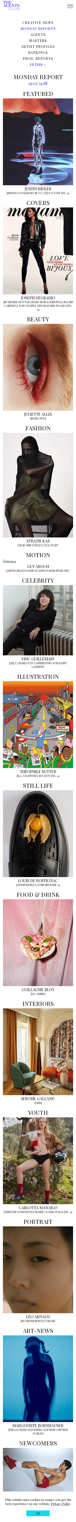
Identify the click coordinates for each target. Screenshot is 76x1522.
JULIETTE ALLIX (38, 414)
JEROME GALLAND (38, 1098)
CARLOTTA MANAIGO (38, 1207)
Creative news (38, 22)
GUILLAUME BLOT (38, 989)
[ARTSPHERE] (25, 885)
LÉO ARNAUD (38, 1316)
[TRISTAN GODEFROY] (18, 1212)
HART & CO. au (37, 193)
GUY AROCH (38, 566)
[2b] (11, 663)
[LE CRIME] (38, 994)
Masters (38, 40)
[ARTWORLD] (14, 571)
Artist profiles (38, 46)
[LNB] (38, 1103)
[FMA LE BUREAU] (20, 1430)
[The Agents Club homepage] (11, 6)
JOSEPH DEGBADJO (38, 297)
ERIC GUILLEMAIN (38, 658)
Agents (38, 34)
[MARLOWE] (38, 418)
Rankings (38, 52)
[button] (46, 6)
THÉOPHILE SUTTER (38, 771)
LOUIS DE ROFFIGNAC (38, 880)
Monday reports (38, 28)
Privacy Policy (61, 1504)
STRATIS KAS (38, 540)
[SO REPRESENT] (32, 1321)
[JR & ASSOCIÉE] (29, 545)
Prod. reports (38, 58)
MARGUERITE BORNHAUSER (38, 1425)
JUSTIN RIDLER (38, 188)
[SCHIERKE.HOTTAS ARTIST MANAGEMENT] (32, 302)
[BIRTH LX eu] (16, 193)
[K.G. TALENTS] (26, 776)
